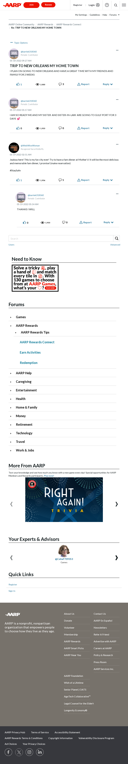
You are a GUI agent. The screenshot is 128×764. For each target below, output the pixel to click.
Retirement (24, 424)
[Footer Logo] (26, 614)
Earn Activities (30, 352)
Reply (106, 84)
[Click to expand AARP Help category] (12, 373)
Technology (24, 433)
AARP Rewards (27, 325)
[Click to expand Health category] (12, 399)
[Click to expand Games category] (12, 317)
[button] (115, 5)
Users (11, 244)
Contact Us (100, 613)
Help (106, 4)
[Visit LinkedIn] (40, 752)
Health (20, 399)
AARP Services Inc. (104, 668)
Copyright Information (60, 738)
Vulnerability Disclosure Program (96, 738)
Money (21, 416)
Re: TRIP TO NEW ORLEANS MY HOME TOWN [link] (36, 27)
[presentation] (11, 503)
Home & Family (26, 407)
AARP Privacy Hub (15, 732)
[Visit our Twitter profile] (19, 752)
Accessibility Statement (67, 732)
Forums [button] (113, 14)
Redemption (28, 363)
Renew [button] (48, 4)
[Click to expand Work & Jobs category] (12, 450)
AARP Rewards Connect (68, 24)
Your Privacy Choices (34, 743)
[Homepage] (12, 5)
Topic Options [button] (21, 43)
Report (85, 84)
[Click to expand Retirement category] (12, 425)
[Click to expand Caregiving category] (12, 382)
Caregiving (24, 381)
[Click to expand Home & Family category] (12, 407)
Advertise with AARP (105, 641)
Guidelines (95, 14)
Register (77, 5)
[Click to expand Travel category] (12, 442)
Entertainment (26, 390)
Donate (68, 620)
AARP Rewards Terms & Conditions (24, 738)
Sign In (12, 591)
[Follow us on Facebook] (8, 752)
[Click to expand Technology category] (12, 433)
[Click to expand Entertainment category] (12, 390)
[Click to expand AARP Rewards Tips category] (17, 332)
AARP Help (24, 373)
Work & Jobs (25, 450)
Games (21, 317)
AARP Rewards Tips (35, 332)
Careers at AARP (103, 648)
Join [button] (31, 4)
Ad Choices (11, 743)
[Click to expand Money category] (12, 416)
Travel (20, 441)
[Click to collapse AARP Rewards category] (12, 326)
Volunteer (69, 627)
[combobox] (64, 238)
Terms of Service (40, 732)
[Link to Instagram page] (29, 752)
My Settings (81, 14)
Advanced (115, 244)
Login (92, 5)
